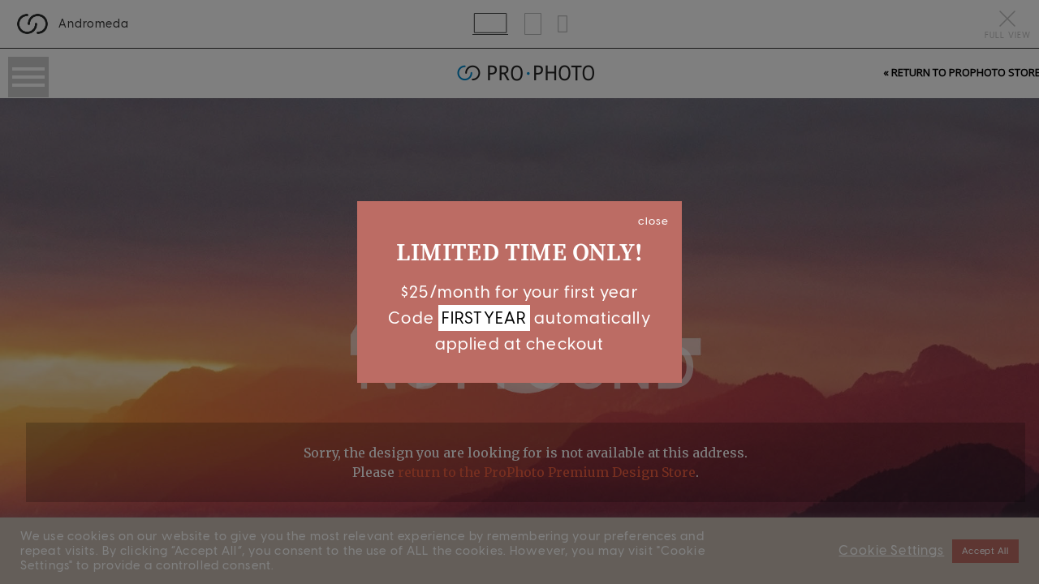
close (653, 220)
